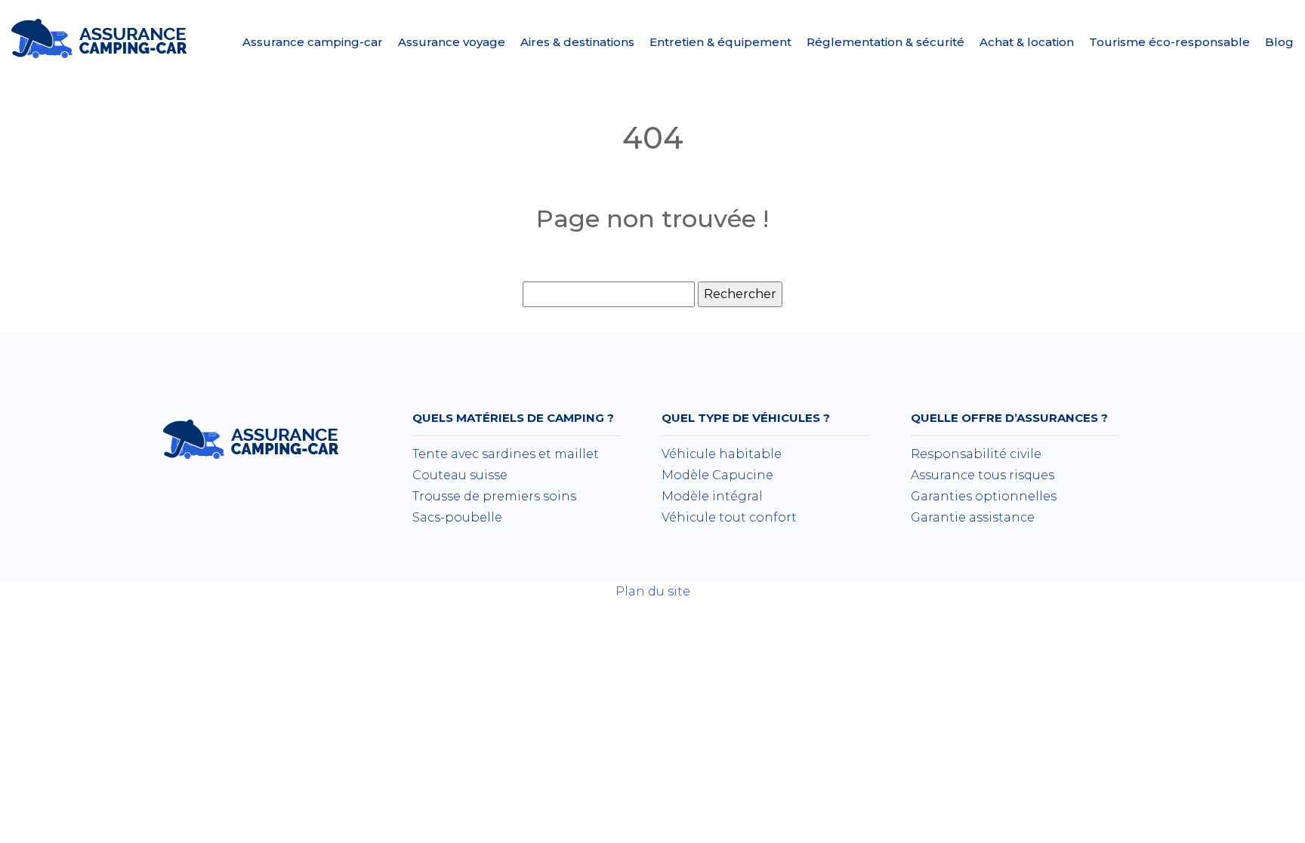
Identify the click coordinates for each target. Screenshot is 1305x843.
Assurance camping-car (312, 42)
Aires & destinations (577, 42)
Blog (1279, 42)
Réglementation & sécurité (885, 42)
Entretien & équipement (720, 42)
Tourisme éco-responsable (1169, 42)
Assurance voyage (451, 42)
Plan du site (652, 591)
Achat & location (1027, 42)
